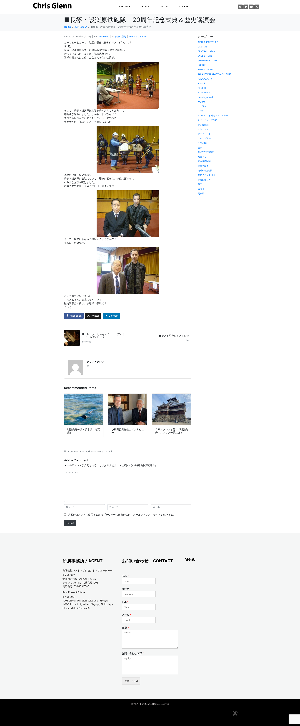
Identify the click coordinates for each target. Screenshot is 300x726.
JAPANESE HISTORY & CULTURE (214, 74)
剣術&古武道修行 (206, 152)
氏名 (125, 575)
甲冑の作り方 (204, 179)
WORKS (202, 101)
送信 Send (131, 681)
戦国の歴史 (120, 36)
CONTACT (184, 6)
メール (126, 614)
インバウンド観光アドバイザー (213, 115)
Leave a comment (138, 36)
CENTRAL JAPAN (206, 51)
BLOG (164, 6)
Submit (70, 523)
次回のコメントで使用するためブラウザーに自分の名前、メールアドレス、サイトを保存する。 (122, 514)
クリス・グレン (95, 361)
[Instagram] (256, 7)
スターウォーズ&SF (207, 120)
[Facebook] (240, 7)
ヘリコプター (204, 138)
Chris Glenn (103, 36)
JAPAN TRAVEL (205, 69)
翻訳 (200, 184)
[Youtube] (251, 7)
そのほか (202, 106)
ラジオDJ (202, 143)
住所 (125, 627)
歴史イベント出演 (206, 175)
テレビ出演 (203, 124)
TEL (125, 601)
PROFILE (124, 6)
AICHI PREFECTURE (208, 42)
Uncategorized (205, 97)
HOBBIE (202, 65)
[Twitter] (245, 7)
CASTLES (202, 46)
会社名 (125, 588)
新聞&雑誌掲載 (205, 170)
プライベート (204, 133)
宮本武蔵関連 (204, 161)
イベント (202, 111)
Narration (202, 83)
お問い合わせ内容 (133, 653)
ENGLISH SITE (205, 55)
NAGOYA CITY (205, 78)
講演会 (201, 189)
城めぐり (202, 156)
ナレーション (204, 129)
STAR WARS (204, 92)
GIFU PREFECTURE (207, 60)
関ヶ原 (201, 193)
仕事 (200, 147)
